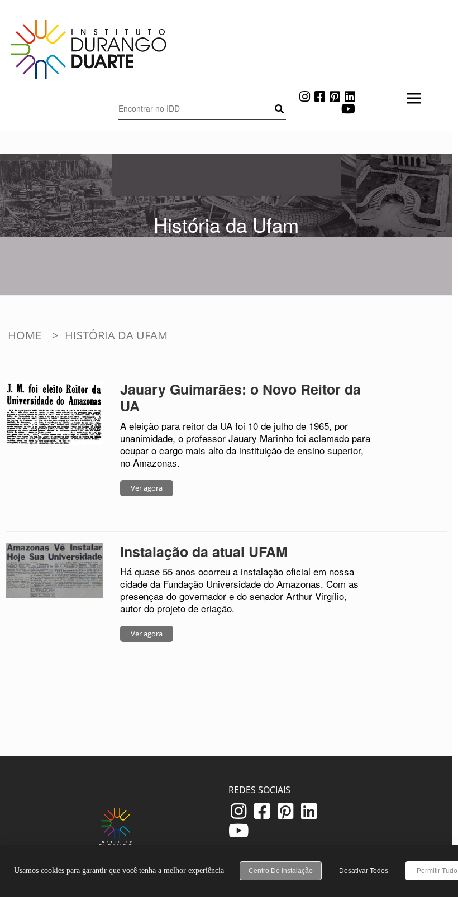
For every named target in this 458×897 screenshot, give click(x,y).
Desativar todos (363, 871)
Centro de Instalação (281, 871)
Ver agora (147, 488)
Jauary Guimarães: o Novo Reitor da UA (240, 397)
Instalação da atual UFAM (204, 551)
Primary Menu (202, 134)
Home (24, 335)
